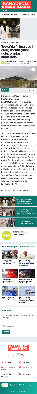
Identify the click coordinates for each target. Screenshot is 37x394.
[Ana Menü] (6, 11)
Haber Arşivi (26, 374)
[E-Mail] (14, 238)
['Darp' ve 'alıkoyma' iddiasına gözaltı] (10, 291)
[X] (18, 354)
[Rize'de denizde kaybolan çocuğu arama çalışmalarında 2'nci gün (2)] (27, 254)
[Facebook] (14, 354)
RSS (5, 385)
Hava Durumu (8, 362)
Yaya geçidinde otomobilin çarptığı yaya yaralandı (8, 262)
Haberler (4, 43)
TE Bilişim (23, 391)
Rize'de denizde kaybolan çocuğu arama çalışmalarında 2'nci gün (26, 299)
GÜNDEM (5, 15)
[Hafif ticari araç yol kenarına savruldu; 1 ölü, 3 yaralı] (27, 273)
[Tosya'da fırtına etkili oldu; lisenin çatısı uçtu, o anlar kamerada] (18, 77)
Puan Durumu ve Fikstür (8, 368)
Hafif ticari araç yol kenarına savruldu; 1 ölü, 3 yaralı (26, 281)
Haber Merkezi (18, 234)
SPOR (33, 15)
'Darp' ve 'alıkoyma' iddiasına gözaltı (8, 298)
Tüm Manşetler (27, 367)
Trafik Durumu (26, 362)
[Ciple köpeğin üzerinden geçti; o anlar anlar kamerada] (10, 273)
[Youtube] (22, 354)
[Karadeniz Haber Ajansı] (16, 4)
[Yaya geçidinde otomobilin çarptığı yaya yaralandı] (10, 254)
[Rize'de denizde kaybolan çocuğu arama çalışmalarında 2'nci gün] (27, 291)
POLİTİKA (14, 15)
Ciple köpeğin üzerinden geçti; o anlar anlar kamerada (9, 281)
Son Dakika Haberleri (6, 375)
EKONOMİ (25, 15)
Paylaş (6, 90)
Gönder (6, 332)
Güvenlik (14, 43)
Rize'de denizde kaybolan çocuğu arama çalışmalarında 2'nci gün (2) (26, 262)
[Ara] (3, 11)
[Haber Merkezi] (6, 235)
